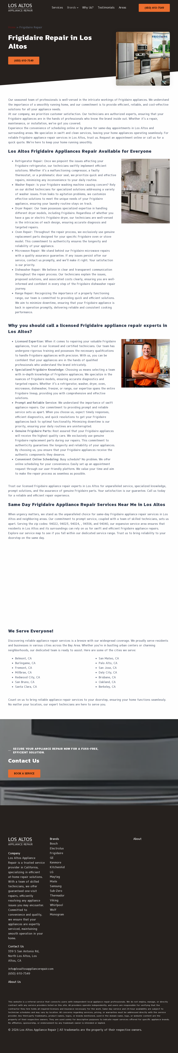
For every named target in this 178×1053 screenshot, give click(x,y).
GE (52, 858)
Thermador (57, 895)
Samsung (56, 886)
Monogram (57, 914)
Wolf (53, 910)
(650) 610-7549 (154, 7)
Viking (54, 900)
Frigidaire (56, 853)
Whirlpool (56, 905)
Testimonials (106, 7)
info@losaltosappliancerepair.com (30, 969)
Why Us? (88, 7)
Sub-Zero (56, 891)
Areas (122, 7)
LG (51, 872)
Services (57, 7)
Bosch (54, 843)
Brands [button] (71, 7)
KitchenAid (57, 867)
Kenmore (55, 862)
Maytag (55, 877)
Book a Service (24, 773)
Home (11, 27)
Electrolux (57, 848)
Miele (53, 881)
